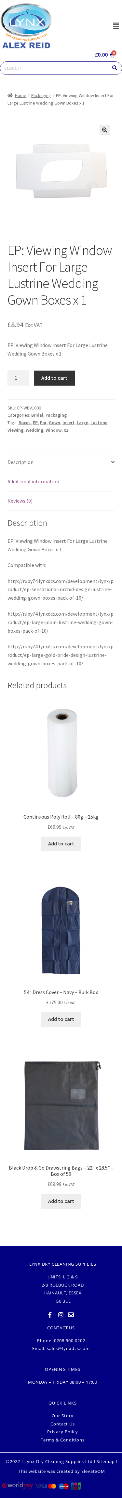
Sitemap (106, 1461)
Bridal (37, 415)
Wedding (34, 430)
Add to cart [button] (61, 843)
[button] (115, 26)
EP (35, 422)
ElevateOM (93, 1471)
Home (20, 95)
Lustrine (98, 422)
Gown (54, 422)
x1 (66, 430)
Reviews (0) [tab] (20, 500)
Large (82, 422)
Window (53, 430)
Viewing (15, 430)
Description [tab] (20, 462)
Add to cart (54, 377)
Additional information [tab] (33, 481)
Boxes (25, 422)
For (43, 422)
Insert (68, 422)
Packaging (41, 95)
